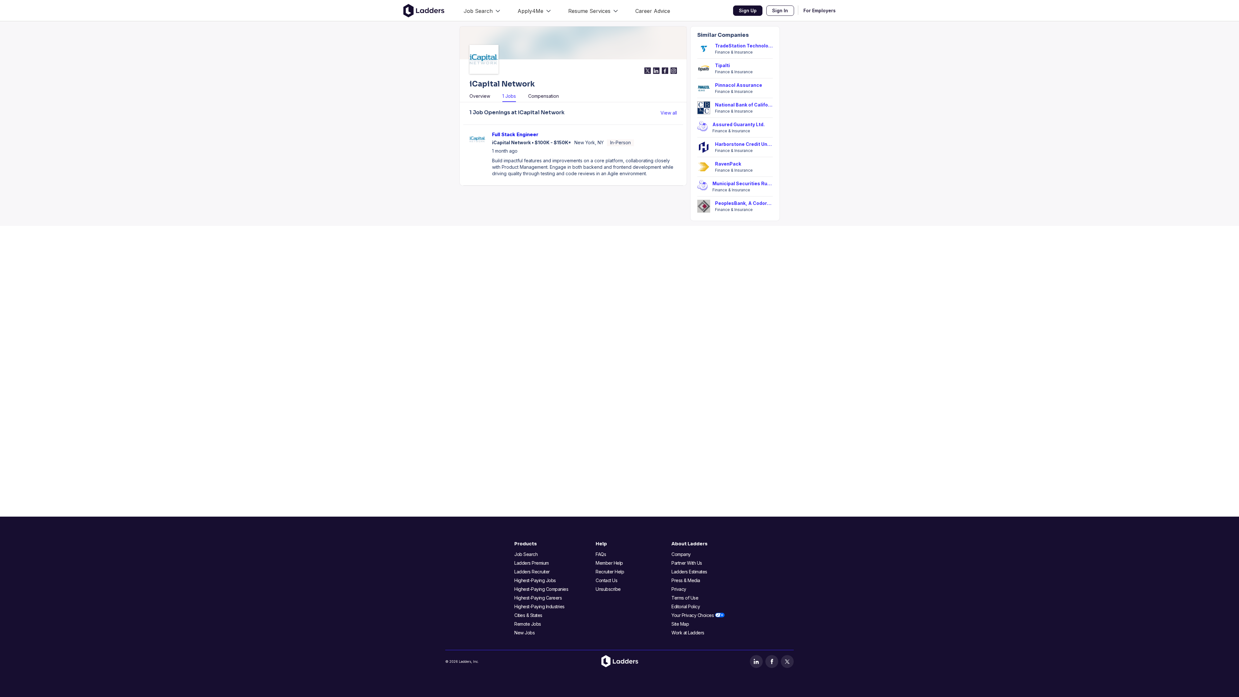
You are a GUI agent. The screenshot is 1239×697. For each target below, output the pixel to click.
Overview (479, 96)
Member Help (609, 563)
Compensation (543, 96)
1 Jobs (509, 96)
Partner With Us (686, 563)
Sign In (780, 10)
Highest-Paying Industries (539, 606)
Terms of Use (684, 598)
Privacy (678, 589)
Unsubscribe (608, 589)
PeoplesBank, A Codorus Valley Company (744, 203)
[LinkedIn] (756, 661)
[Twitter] (787, 661)
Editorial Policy (685, 606)
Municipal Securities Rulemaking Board (742, 183)
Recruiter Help (610, 571)
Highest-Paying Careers (538, 598)
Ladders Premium (531, 563)
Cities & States (528, 615)
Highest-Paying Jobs (535, 580)
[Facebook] (771, 661)
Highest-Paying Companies (541, 589)
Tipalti (722, 65)
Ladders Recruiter (532, 571)
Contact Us (606, 580)
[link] (482, 10)
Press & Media (685, 580)
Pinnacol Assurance (738, 85)
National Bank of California (744, 104)
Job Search (526, 554)
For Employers (819, 10)
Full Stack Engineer (515, 134)
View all (668, 113)
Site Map (680, 624)
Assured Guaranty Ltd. (738, 124)
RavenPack (728, 164)
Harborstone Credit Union (744, 144)
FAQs (601, 554)
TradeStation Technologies (744, 45)
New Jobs (524, 632)
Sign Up (748, 10)
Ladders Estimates (689, 571)
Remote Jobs (527, 624)
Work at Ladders (687, 632)
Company (681, 554)
